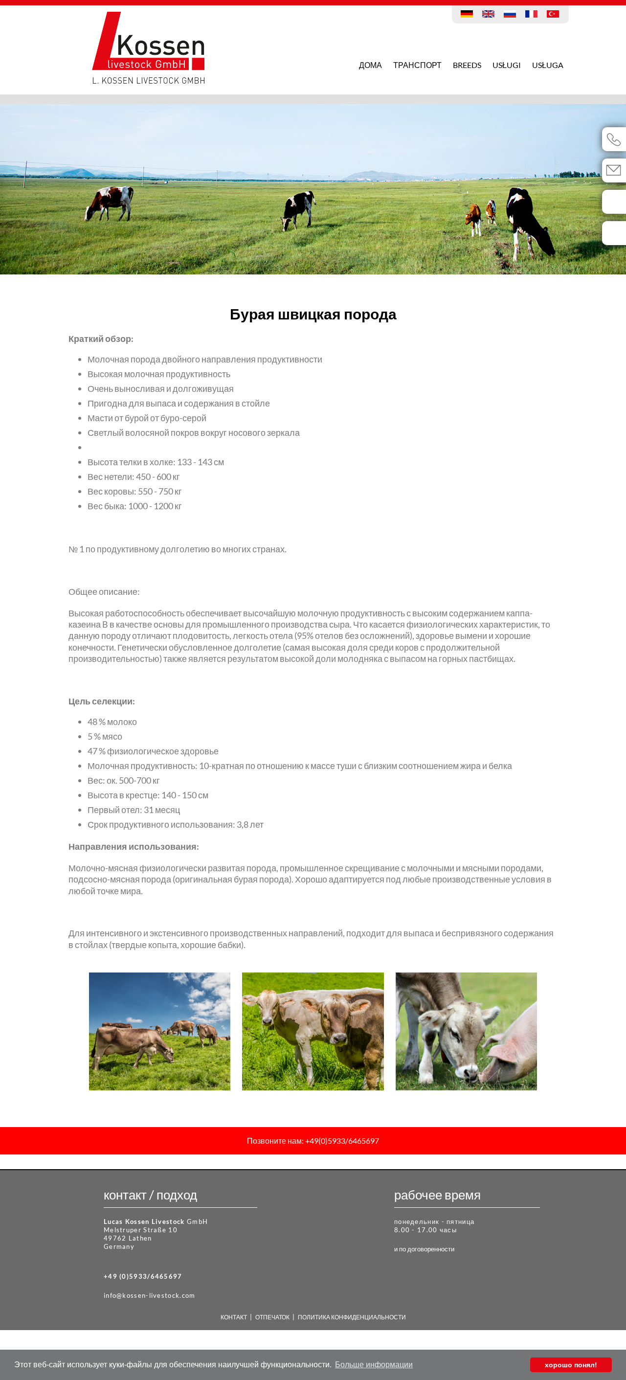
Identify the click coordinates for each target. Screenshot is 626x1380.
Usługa (547, 64)
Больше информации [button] (374, 1364)
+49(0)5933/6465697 (341, 1140)
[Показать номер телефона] (614, 139)
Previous (90, 192)
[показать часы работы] (614, 233)
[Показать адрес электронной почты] (614, 170)
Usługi (506, 64)
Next (535, 192)
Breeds (467, 64)
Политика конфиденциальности (424, 10)
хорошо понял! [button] (571, 1365)
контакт (304, 10)
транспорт (417, 64)
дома (370, 64)
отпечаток (344, 10)
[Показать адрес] (614, 202)
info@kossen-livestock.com (150, 1295)
